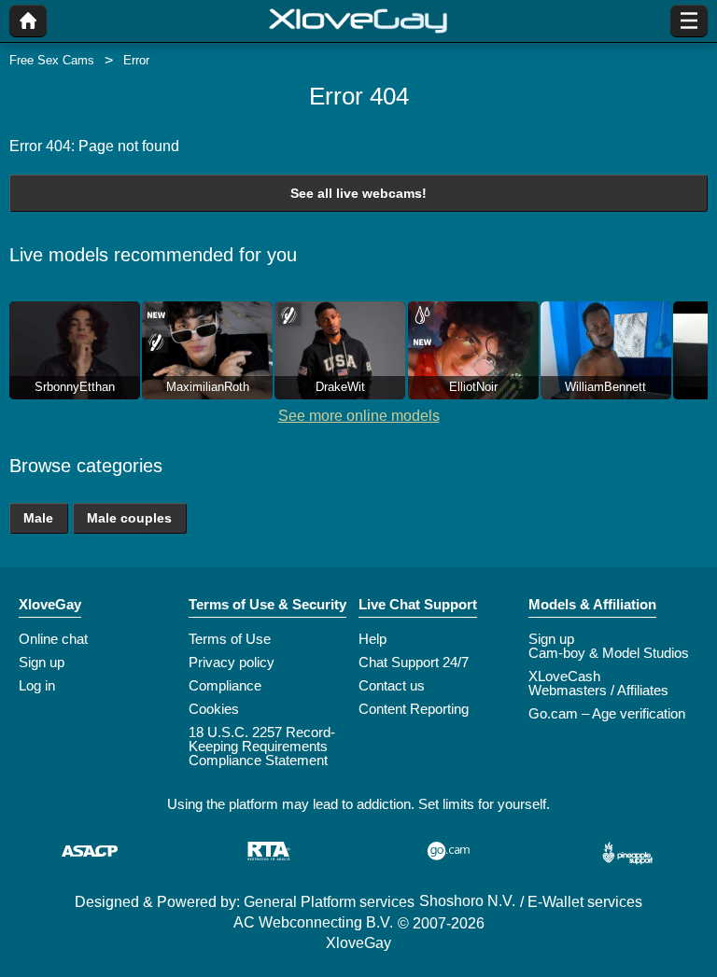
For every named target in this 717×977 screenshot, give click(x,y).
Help (372, 639)
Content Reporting (413, 709)
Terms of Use (230, 639)
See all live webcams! (358, 193)
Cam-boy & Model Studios (608, 653)
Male (38, 517)
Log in (37, 685)
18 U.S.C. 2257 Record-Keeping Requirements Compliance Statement (262, 746)
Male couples (129, 517)
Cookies (214, 709)
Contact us (391, 685)
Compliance (225, 685)
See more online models (359, 416)
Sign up (41, 662)
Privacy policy (231, 662)
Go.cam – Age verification (606, 713)
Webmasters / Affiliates (598, 690)
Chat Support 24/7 (413, 662)
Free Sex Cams (51, 60)
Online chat (53, 639)
